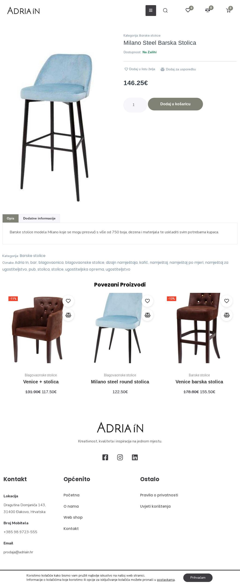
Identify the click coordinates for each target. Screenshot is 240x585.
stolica (44, 269)
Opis (10, 218)
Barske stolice (150, 35)
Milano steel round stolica (120, 381)
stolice (57, 269)
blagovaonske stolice (84, 262)
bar (33, 262)
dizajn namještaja (122, 262)
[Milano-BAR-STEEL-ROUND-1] (60, 119)
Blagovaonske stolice (41, 375)
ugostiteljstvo (118, 269)
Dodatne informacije (39, 218)
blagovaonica (51, 262)
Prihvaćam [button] (198, 577)
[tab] (10, 218)
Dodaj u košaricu (175, 104)
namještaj (159, 262)
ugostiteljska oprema (84, 269)
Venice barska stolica (199, 381)
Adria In (22, 262)
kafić (143, 262)
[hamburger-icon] (151, 10)
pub (32, 269)
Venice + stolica (41, 381)
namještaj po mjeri (186, 262)
